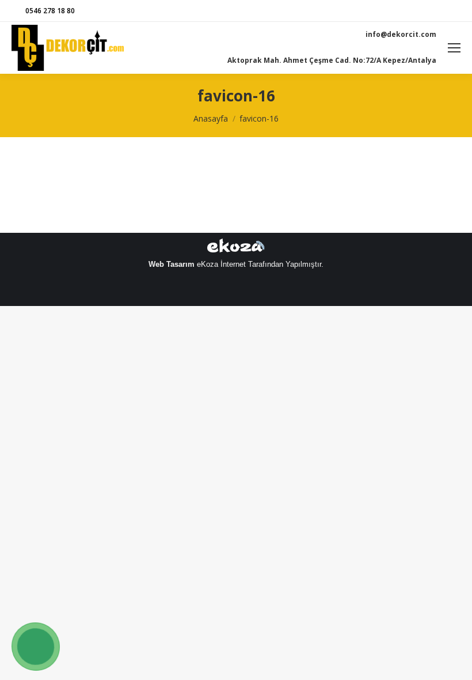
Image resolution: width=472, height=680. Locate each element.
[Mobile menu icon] (454, 47)
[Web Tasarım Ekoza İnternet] (236, 248)
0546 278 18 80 (50, 11)
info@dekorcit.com (401, 34)
